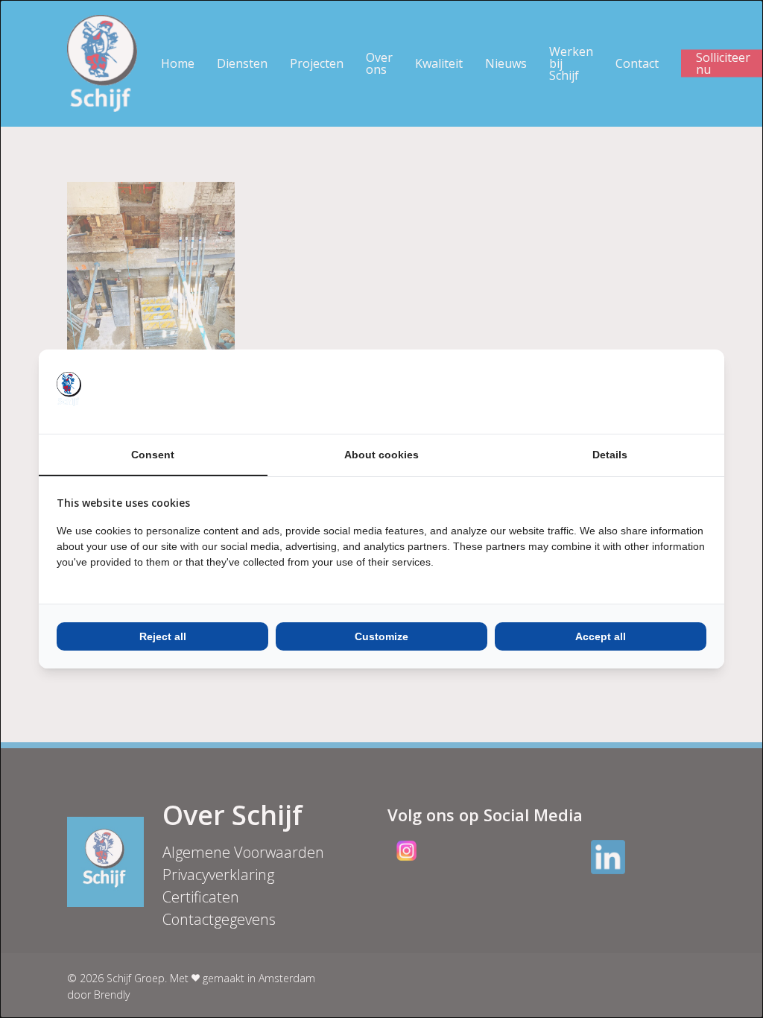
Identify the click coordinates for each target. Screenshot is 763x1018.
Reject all (162, 636)
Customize (381, 636)
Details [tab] (609, 455)
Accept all (600, 636)
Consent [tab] (152, 455)
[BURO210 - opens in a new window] (650, 391)
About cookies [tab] (381, 455)
